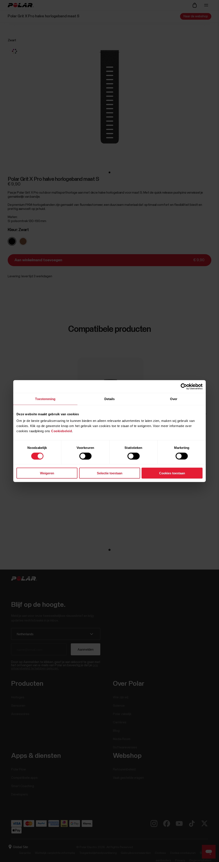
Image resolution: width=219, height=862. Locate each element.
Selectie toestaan (109, 473)
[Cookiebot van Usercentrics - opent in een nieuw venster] (184, 386)
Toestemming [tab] (45, 399)
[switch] (85, 456)
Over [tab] (173, 399)
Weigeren (47, 473)
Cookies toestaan (172, 473)
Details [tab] (109, 399)
